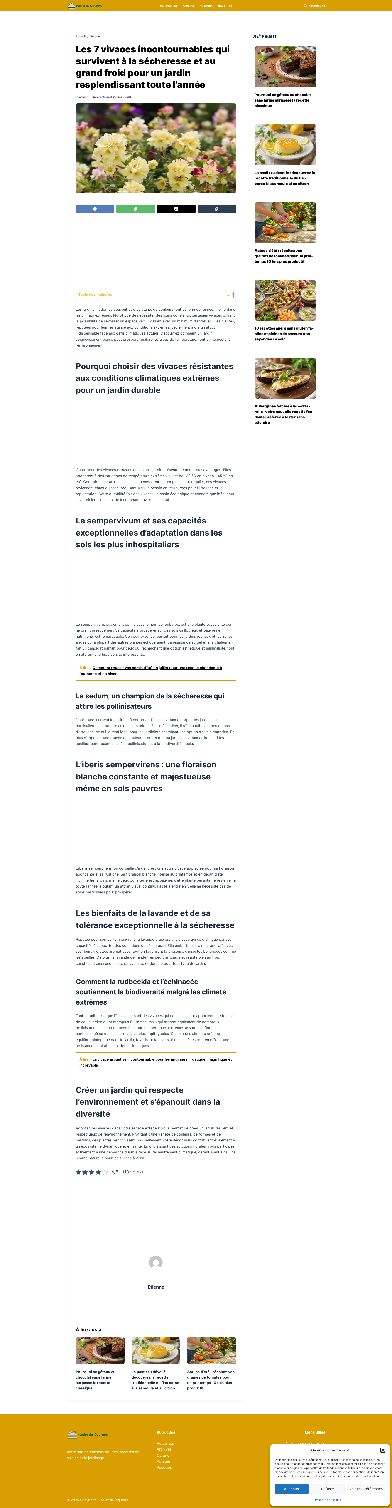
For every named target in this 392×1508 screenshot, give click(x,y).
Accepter (291, 1489)
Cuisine (188, 5)
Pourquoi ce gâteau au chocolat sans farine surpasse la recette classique (283, 100)
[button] (383, 1450)
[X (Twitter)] (176, 209)
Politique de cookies (328, 1499)
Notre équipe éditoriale (305, 1443)
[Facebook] (95, 209)
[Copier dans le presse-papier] (217, 209)
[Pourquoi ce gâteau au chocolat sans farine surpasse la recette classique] (100, 1350)
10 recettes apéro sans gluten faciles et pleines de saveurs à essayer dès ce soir (284, 333)
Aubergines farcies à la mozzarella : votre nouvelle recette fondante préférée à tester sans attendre (284, 414)
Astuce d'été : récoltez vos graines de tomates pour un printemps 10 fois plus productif (284, 256)
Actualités (168, 5)
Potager (206, 5)
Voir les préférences (366, 1489)
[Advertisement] (156, 251)
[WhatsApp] (135, 209)
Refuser (327, 1489)
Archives (164, 1449)
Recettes (225, 5)
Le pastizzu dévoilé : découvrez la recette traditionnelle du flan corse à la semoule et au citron (285, 178)
